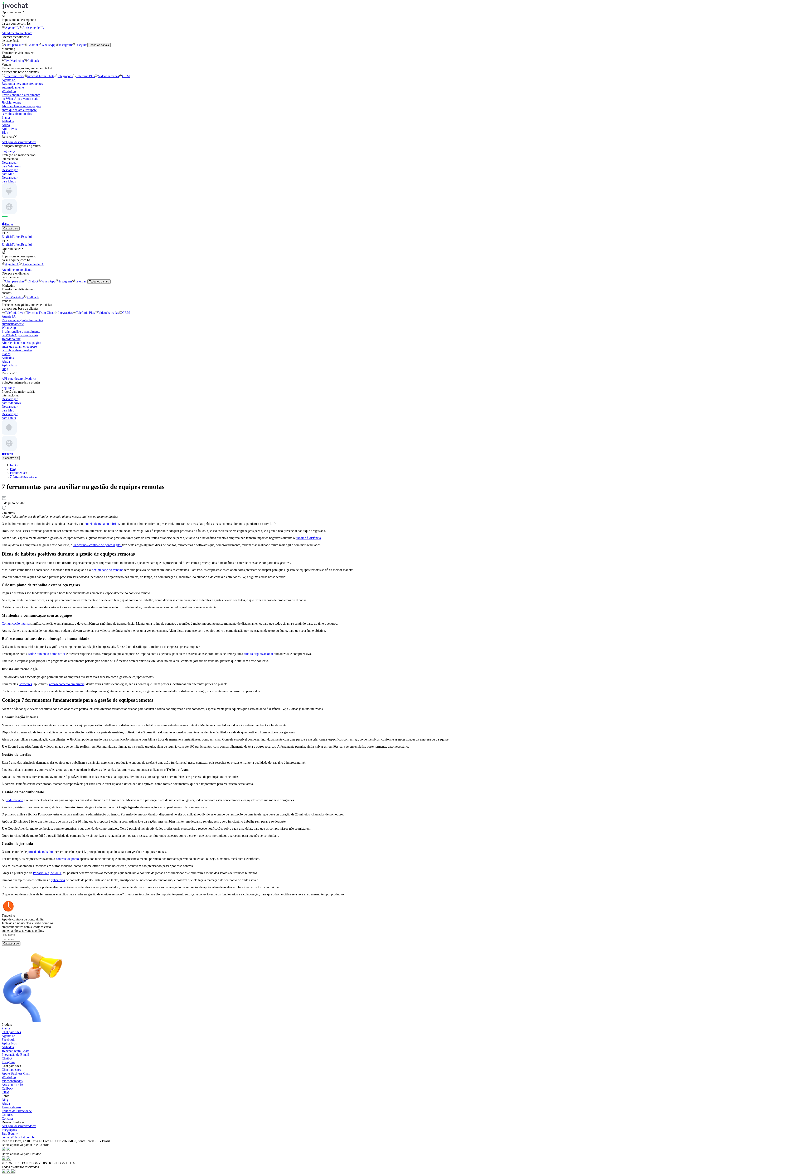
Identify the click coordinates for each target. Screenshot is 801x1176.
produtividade (14, 800)
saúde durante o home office (46, 654)
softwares (25, 684)
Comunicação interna (16, 623)
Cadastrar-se (11, 943)
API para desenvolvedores (19, 1126)
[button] (400, 12)
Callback (33, 60)
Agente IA (12, 27)
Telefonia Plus (85, 76)
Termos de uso (11, 1107)
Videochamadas (108, 76)
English (7, 236)
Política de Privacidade (17, 1111)
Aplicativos (9, 128)
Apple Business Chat (15, 1073)
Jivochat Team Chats (40, 76)
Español (26, 236)
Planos (6, 117)
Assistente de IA (33, 27)
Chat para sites (14, 45)
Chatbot (33, 45)
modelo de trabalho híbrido (101, 523)
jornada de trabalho (40, 851)
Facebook (8, 1039)
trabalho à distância (308, 538)
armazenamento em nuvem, (67, 684)
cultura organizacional (258, 654)
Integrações (65, 76)
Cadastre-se (10, 228)
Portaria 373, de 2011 (47, 873)
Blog (5, 132)
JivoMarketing (14, 60)
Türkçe (16, 236)
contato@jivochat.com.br (18, 1137)
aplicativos (58, 880)
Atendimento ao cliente (17, 33)
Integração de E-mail (15, 1054)
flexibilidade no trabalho (107, 570)
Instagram (65, 45)
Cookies (7, 1115)
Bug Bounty (10, 1133)
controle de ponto (67, 859)
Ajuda (6, 125)
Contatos (7, 1118)
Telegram (81, 45)
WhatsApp (48, 45)
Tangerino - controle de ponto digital (97, 545)
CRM (126, 76)
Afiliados (8, 121)
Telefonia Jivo (14, 76)
